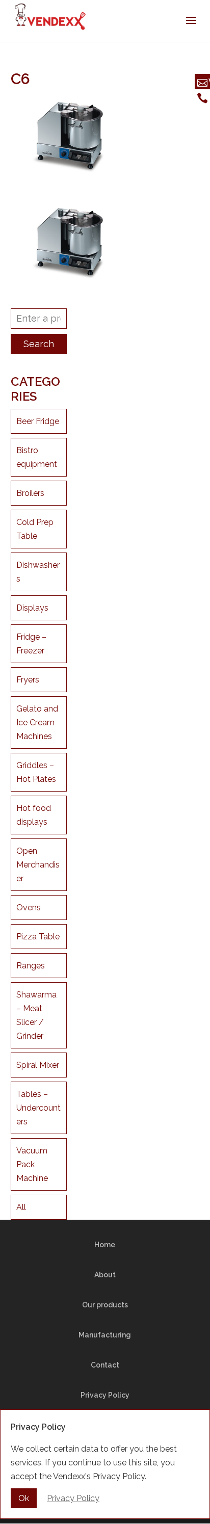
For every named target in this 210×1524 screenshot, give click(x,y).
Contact (105, 1365)
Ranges (30, 965)
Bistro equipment (36, 457)
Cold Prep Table (35, 529)
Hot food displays (33, 815)
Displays (32, 608)
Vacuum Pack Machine (32, 1164)
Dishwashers (38, 572)
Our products (105, 1305)
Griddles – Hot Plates (36, 772)
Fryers (27, 680)
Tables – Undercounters (38, 1107)
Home (104, 1245)
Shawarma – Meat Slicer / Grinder (36, 1015)
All (21, 1207)
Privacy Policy (105, 1395)
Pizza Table (38, 936)
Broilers (30, 493)
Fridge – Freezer (31, 643)
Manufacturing (104, 1335)
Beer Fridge (37, 421)
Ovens (28, 907)
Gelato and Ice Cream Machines (37, 722)
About (105, 1275)
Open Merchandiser (38, 864)
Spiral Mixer (37, 1065)
